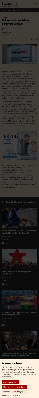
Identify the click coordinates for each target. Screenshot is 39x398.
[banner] (19, 199)
